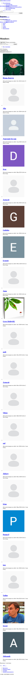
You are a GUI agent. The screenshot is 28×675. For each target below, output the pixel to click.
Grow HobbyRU (9, 321)
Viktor (5, 413)
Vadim (5, 595)
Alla (4, 108)
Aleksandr (6, 656)
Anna (5, 291)
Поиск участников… (11, 42)
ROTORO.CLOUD (4, 6)
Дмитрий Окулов (9, 139)
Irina (5, 504)
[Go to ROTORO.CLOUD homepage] (5, 0)
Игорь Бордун (8, 78)
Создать (5, 22)
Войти (1, 22)
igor (4, 565)
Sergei (5, 626)
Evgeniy (6, 261)
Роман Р (6, 534)
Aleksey (6, 474)
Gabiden (6, 230)
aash (4, 352)
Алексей (6, 200)
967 (4, 665)
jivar (4, 169)
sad (4, 443)
